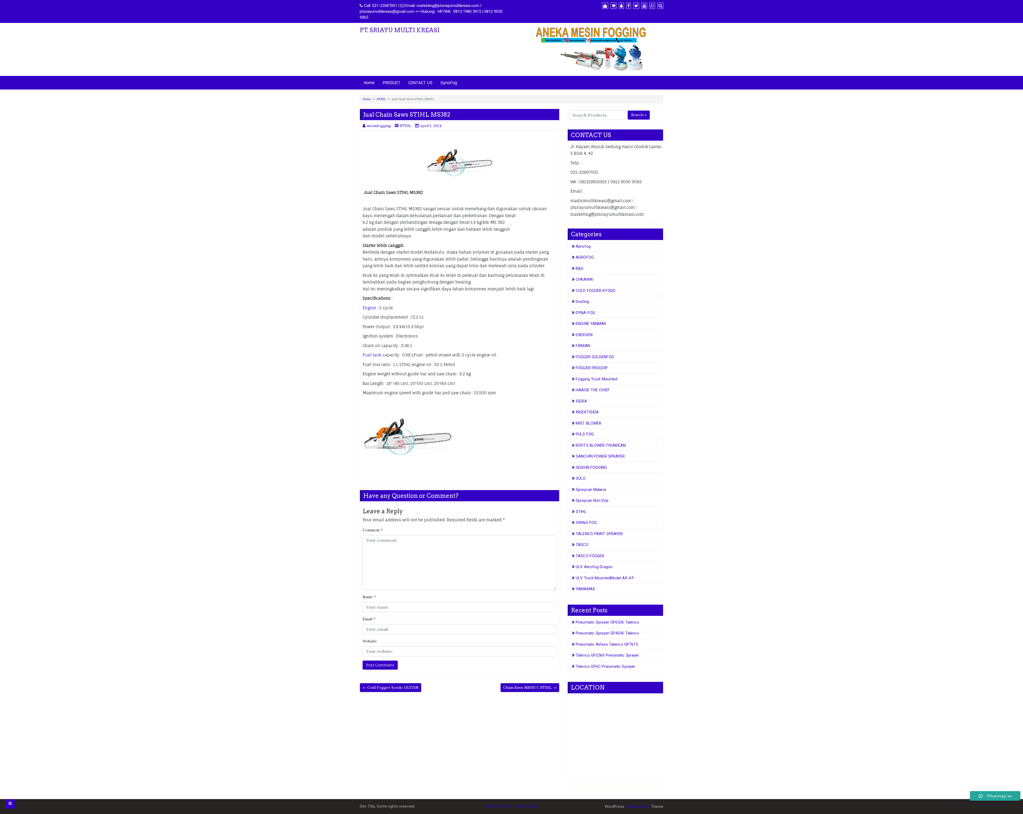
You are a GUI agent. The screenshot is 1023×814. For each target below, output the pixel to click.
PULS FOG (585, 434)
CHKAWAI (584, 279)
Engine (369, 307)
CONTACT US (420, 83)
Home (369, 83)
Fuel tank (372, 354)
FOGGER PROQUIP (592, 367)
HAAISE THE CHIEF (593, 390)
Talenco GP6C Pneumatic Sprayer (605, 666)
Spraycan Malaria (591, 489)
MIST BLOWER (588, 423)
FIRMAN (583, 345)
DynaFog (448, 83)
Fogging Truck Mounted (596, 379)
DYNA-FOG (585, 312)
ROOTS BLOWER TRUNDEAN (601, 445)
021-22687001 (384, 5)
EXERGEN (584, 334)
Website (370, 641)
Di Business (639, 806)
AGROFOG (585, 257)
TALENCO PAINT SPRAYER (599, 533)
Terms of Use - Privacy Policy (511, 806)
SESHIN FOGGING (591, 467)
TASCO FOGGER (590, 555)
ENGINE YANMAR (591, 323)
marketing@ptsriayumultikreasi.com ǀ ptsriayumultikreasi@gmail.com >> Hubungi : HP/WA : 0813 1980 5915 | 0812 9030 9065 (431, 11)
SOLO (581, 478)
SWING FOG (586, 522)
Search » (638, 114)
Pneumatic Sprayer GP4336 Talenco (607, 633)
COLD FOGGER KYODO (595, 290)
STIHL (381, 99)
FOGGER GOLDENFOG (595, 357)
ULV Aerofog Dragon (594, 566)
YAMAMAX (585, 589)
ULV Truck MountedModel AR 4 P (605, 578)
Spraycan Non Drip (592, 500)
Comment (373, 530)
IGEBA (581, 401)
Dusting (582, 301)
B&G (579, 268)
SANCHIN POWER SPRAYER (600, 456)
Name (369, 597)
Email (369, 619)
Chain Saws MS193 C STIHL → (530, 687)
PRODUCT (391, 83)
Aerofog (583, 246)
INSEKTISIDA (587, 412)
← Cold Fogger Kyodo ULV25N (391, 687)
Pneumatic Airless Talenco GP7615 (607, 644)
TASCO (582, 544)
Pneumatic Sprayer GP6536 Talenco (607, 622)
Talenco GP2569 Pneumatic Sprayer (607, 655)
